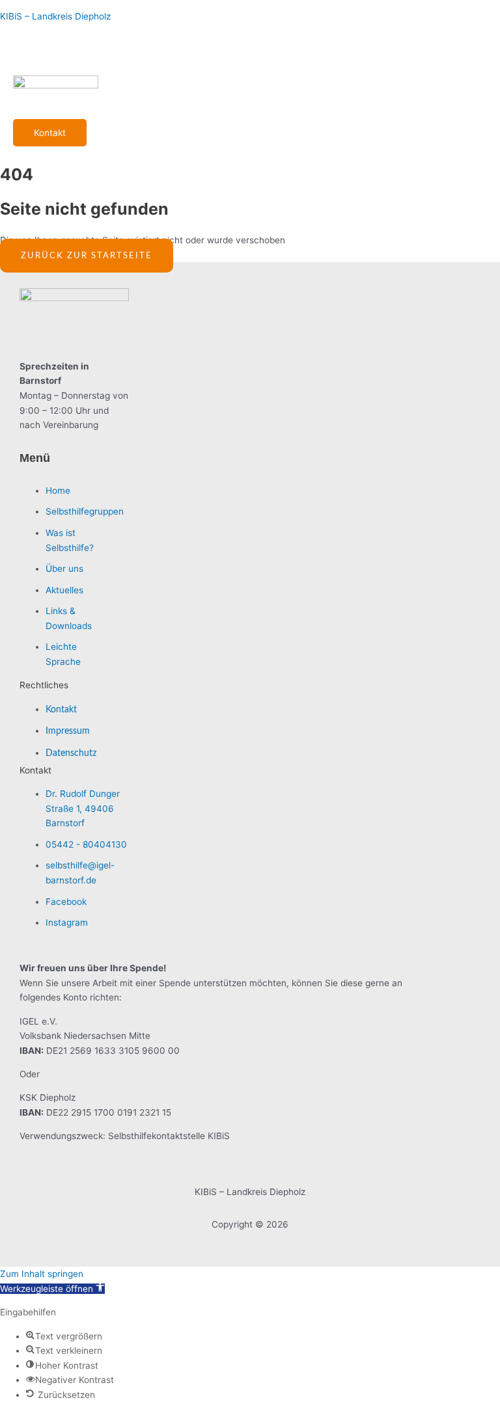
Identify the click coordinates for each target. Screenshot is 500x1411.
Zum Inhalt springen (41, 1274)
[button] (52, 1288)
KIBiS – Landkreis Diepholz (55, 16)
